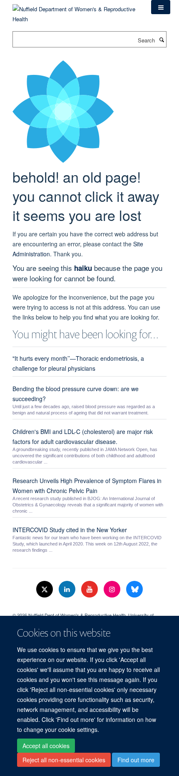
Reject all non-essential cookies (63, 760)
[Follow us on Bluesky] (134, 589)
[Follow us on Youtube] (90, 589)
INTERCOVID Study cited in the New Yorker (69, 530)
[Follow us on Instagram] (113, 589)
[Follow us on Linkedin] (68, 589)
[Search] (161, 39)
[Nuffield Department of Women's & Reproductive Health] (75, 11)
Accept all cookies (46, 745)
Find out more (135, 760)
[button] (160, 7)
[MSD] (89, 608)
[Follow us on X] (45, 589)
